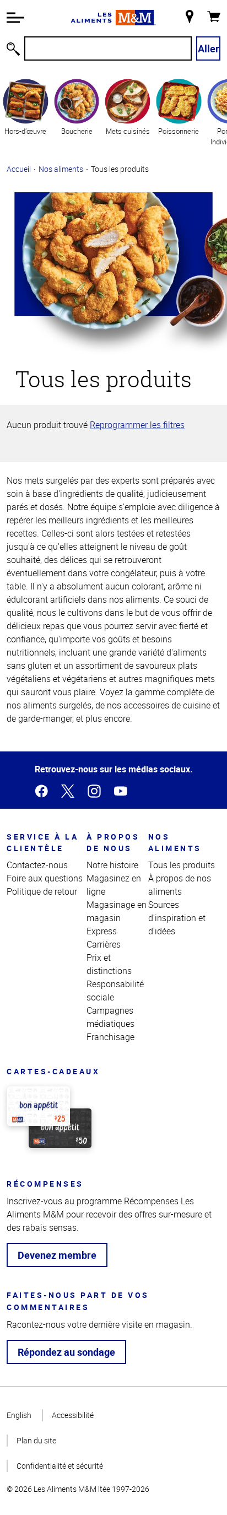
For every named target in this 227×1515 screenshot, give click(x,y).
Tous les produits (181, 865)
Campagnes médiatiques (110, 1017)
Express (102, 931)
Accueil (19, 169)
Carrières (104, 944)
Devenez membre (57, 1255)
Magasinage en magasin (117, 911)
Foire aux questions (45, 878)
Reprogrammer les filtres (137, 425)
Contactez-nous (37, 865)
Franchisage (110, 1037)
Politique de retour (42, 891)
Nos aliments (61, 169)
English (19, 1415)
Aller (208, 48)
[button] (15, 17)
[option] (25, 111)
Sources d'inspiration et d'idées (177, 918)
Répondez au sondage (66, 1352)
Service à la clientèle (42, 842)
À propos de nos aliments (179, 884)
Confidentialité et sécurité (60, 1465)
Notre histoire (112, 865)
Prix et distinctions (109, 964)
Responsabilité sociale (115, 990)
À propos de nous (113, 842)
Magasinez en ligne (114, 884)
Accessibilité (73, 1415)
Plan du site (36, 1440)
